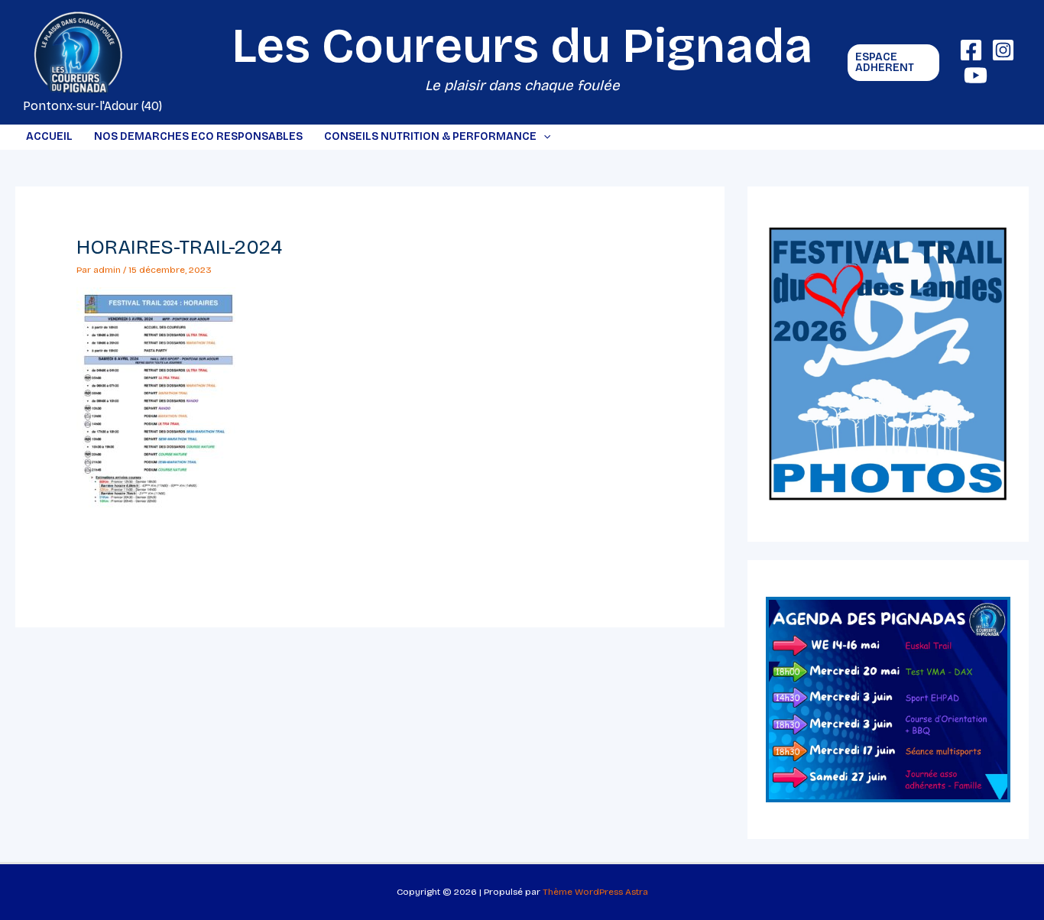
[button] (893, 62)
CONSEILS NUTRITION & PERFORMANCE (430, 136)
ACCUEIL (49, 136)
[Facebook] (971, 50)
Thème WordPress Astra (595, 891)
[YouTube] (975, 75)
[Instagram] (1003, 50)
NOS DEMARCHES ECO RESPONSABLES (198, 136)
